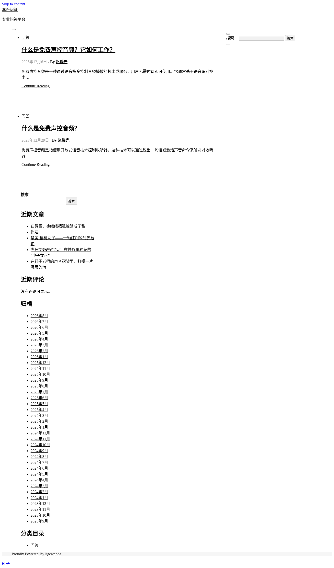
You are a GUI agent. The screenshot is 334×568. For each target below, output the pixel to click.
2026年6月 (39, 327)
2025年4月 (39, 410)
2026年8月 (39, 316)
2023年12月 (40, 503)
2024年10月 (40, 445)
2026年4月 (39, 339)
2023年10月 (40, 515)
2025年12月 (40, 363)
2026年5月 (39, 333)
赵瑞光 (61, 62)
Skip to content (13, 4)
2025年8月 (39, 386)
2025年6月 (39, 398)
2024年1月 (39, 498)
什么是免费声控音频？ (51, 128)
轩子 (6, 563)
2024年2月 (39, 492)
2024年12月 (40, 433)
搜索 (25, 195)
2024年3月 (39, 486)
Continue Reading (36, 86)
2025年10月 (40, 374)
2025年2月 (39, 421)
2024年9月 (39, 451)
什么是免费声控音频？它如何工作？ (68, 50)
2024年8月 (39, 456)
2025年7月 (39, 392)
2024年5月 (39, 474)
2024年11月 (40, 439)
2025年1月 (39, 427)
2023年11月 (40, 509)
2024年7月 (39, 462)
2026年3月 (39, 345)
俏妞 (34, 232)
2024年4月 (39, 480)
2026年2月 (39, 351)
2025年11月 (40, 368)
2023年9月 (39, 521)
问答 (25, 37)
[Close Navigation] (228, 44)
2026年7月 (39, 321)
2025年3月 (39, 415)
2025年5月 (39, 404)
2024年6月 (39, 468)
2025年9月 (39, 380)
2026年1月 (39, 357)
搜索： (232, 38)
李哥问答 (10, 10)
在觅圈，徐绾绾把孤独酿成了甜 (58, 226)
